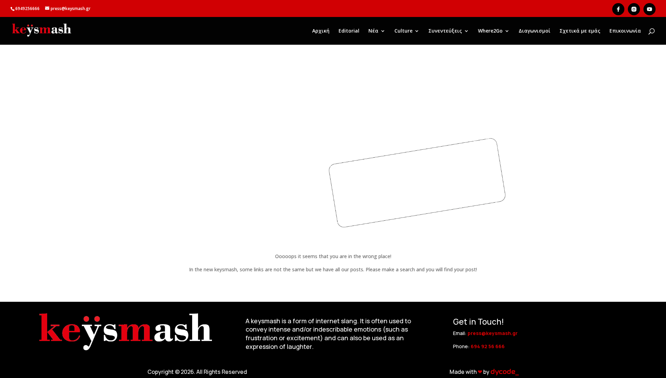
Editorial (349, 31)
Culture (403, 31)
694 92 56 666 (488, 346)
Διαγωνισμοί (534, 31)
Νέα (373, 31)
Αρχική (321, 31)
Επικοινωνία (625, 31)
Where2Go (490, 31)
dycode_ (504, 372)
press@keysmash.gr (493, 333)
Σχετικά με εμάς (580, 31)
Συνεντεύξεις (445, 31)
